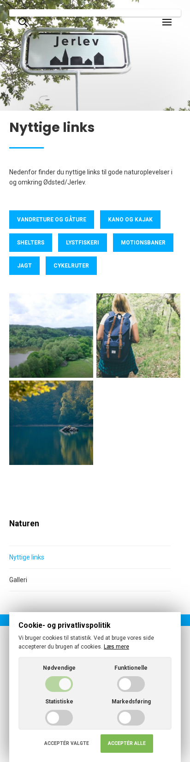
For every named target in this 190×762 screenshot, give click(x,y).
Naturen (24, 523)
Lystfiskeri (82, 242)
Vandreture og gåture (51, 219)
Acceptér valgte (66, 743)
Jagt (24, 265)
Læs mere (116, 646)
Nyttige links (26, 557)
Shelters (30, 242)
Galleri (18, 579)
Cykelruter (71, 265)
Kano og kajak (130, 219)
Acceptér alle (127, 743)
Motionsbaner (143, 242)
